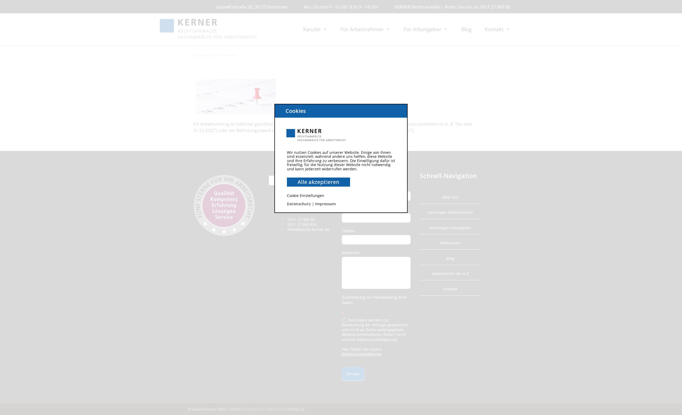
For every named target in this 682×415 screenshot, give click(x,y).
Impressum (325, 203)
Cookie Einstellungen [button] (305, 195)
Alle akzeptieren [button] (318, 182)
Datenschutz (299, 203)
